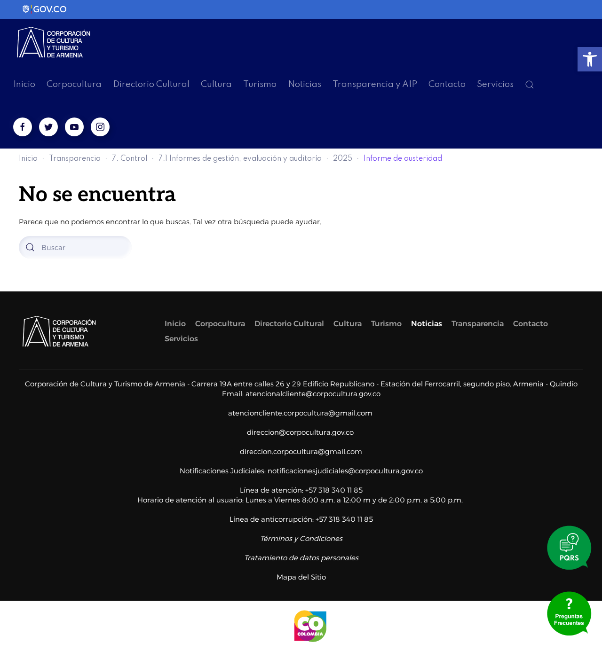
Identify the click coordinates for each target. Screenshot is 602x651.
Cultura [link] (216, 84)
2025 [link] (342, 159)
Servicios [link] (495, 84)
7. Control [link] (129, 159)
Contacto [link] (447, 84)
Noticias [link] (304, 84)
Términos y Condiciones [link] (301, 538)
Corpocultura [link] (74, 84)
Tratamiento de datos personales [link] (301, 557)
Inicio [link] (24, 84)
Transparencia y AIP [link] (375, 84)
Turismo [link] (260, 84)
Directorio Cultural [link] (151, 84)
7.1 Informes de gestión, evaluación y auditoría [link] (240, 159)
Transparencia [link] (75, 159)
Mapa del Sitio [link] (301, 577)
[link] (590, 59)
